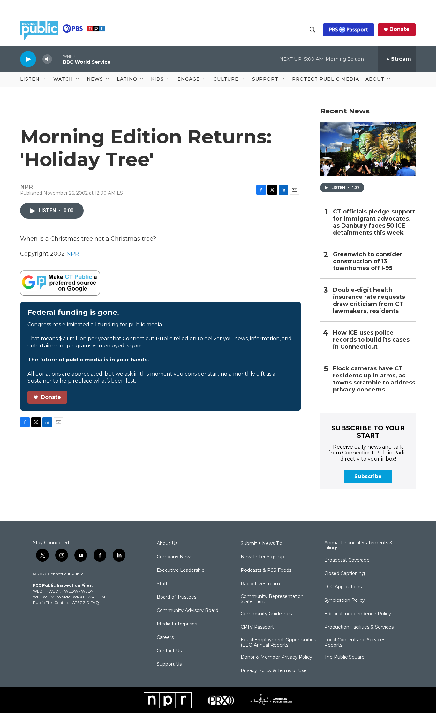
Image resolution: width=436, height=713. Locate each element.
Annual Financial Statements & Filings (358, 545)
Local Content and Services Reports (354, 643)
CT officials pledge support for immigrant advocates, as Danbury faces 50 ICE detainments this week (374, 222)
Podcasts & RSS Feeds (266, 570)
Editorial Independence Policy (357, 613)
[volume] (47, 59)
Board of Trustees (176, 597)
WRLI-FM (96, 596)
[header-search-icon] (312, 30)
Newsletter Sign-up (262, 557)
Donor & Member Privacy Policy (276, 657)
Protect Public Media (325, 79)
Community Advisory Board (187, 610)
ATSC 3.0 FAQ (85, 602)
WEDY (87, 591)
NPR (72, 253)
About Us (167, 543)
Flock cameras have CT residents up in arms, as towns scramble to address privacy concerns (374, 379)
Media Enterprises (177, 624)
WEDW (71, 591)
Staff (162, 583)
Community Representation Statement (272, 599)
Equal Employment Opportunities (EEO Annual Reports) (278, 643)
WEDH (39, 591)
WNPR (63, 596)
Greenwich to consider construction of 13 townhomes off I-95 (367, 261)
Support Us (169, 664)
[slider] (57, 59)
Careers (165, 637)
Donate (399, 29)
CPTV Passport (257, 627)
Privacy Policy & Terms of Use (274, 670)
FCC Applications (343, 587)
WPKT (79, 596)
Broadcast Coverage (347, 560)
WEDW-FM (43, 596)
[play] (28, 59)
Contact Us (169, 651)
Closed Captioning (344, 573)
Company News (174, 557)
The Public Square (344, 657)
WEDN (55, 591)
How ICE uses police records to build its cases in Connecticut (371, 339)
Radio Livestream (260, 583)
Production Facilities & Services (359, 627)
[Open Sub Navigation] (44, 79)
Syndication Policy (344, 600)
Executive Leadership (181, 570)
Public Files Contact (51, 602)
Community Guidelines (266, 613)
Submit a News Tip (261, 543)
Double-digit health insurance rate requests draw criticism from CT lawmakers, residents (369, 300)
